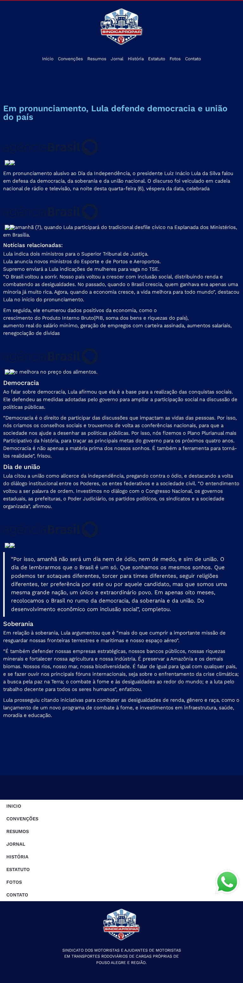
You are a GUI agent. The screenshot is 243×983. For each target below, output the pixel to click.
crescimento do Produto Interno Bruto (48, 318)
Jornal (117, 59)
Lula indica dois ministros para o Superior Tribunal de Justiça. (75, 254)
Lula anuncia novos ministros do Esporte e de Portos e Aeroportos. (82, 261)
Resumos (96, 59)
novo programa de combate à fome (91, 708)
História (136, 59)
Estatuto (156, 59)
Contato (193, 59)
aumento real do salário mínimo (40, 325)
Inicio (47, 59)
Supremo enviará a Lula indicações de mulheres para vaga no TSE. (81, 269)
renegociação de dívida (30, 333)
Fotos (175, 59)
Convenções (70, 59)
